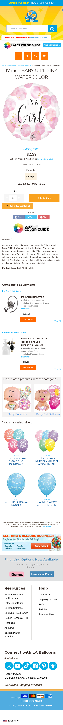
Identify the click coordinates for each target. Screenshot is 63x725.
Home (4, 65)
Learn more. (47, 526)
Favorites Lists (46, 614)
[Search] (52, 28)
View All (58, 321)
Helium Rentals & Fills (16, 618)
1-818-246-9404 (13, 674)
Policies (43, 609)
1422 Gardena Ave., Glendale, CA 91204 (26, 678)
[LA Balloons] (31, 16)
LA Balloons (30, 705)
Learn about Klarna (41, 574)
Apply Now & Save (45, 159)
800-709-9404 (47, 3)
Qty (15, 191)
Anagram (31, 149)
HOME (34, 3)
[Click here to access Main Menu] (18, 56)
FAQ (41, 604)
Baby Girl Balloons (24, 65)
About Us (9, 628)
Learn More (25, 309)
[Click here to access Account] (27, 56)
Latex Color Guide (14, 603)
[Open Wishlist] (35, 56)
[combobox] (27, 28)
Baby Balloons (12, 65)
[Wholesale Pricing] (31, 542)
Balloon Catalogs (14, 608)
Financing (10, 623)
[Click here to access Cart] (44, 56)
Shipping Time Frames (16, 613)
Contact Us (44, 594)
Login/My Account (48, 599)
